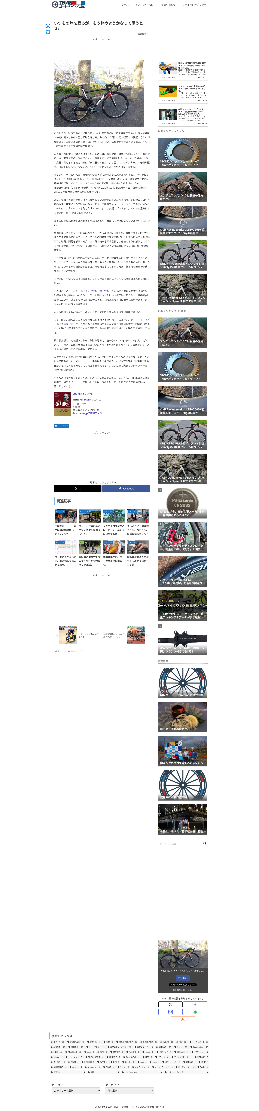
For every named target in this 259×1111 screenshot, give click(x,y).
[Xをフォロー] (170, 1004)
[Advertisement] (102, 48)
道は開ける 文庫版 (82, 393)
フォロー (184, 977)
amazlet (87, 399)
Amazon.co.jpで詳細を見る (87, 413)
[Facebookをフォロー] (195, 1004)
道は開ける (67, 324)
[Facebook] (48, 26)
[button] (205, 843)
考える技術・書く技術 (97, 291)
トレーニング (62, 425)
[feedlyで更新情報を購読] (195, 1012)
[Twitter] (48, 32)
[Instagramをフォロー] (170, 1012)
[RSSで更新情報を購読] (183, 1019)
